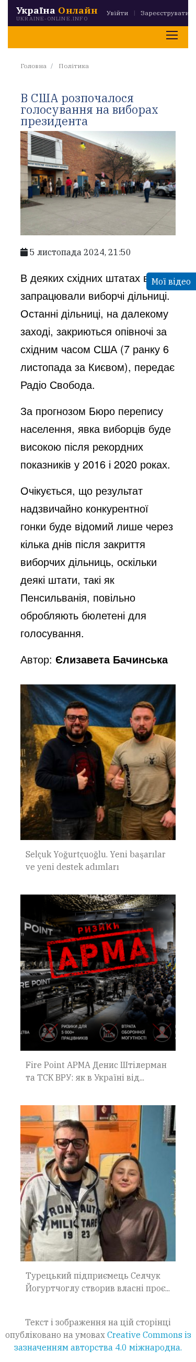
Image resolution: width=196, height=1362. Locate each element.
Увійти (117, 13)
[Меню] (172, 35)
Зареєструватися (168, 13)
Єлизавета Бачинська (111, 659)
